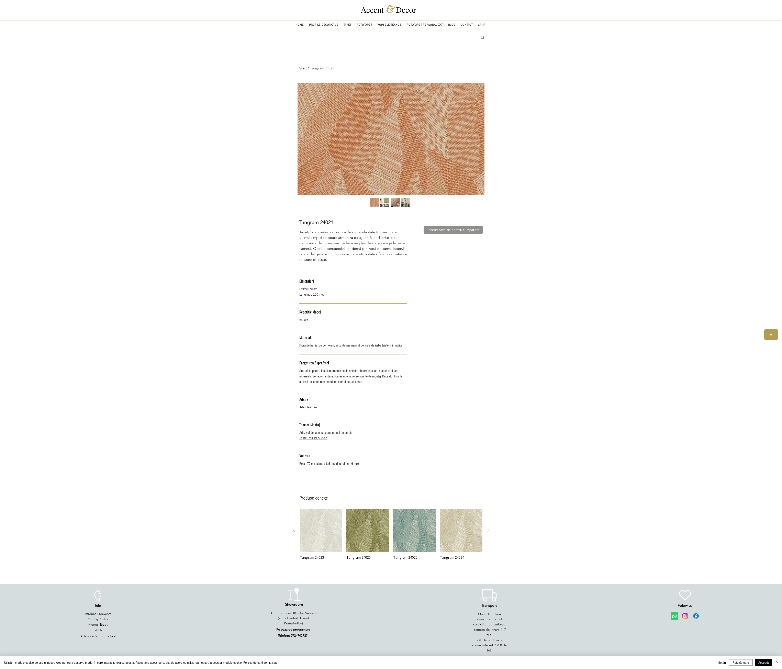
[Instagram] (685, 616)
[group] (391, 534)
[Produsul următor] (488, 530)
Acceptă (763, 662)
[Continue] (771, 334)
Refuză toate (741, 662)
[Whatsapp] (674, 616)
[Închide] (777, 662)
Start (303, 68)
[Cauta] (482, 38)
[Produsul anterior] (293, 530)
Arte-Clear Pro (308, 407)
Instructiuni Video (313, 438)
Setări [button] (722, 662)
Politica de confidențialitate (260, 662)
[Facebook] (696, 616)
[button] (323, 25)
